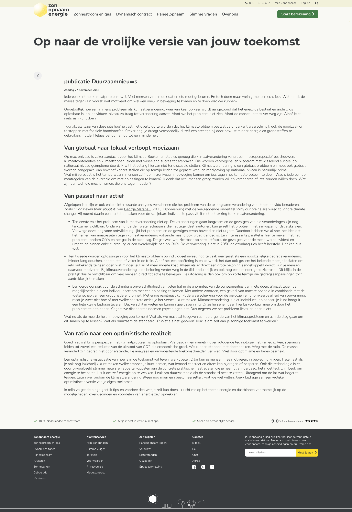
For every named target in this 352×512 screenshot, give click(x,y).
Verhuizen (145, 449)
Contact (197, 437)
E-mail (196, 443)
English (305, 3)
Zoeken (316, 3)
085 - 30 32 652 (259, 3)
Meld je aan (305, 453)
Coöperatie (40, 472)
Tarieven (92, 455)
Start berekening (296, 14)
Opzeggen (145, 461)
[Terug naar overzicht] (38, 76)
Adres (196, 461)
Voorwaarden (95, 461)
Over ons (230, 14)
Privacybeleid (95, 467)
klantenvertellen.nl (294, 421)
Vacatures (40, 478)
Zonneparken (42, 467)
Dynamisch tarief (44, 449)
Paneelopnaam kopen (153, 443)
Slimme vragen (203, 14)
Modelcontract (96, 472)
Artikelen (39, 461)
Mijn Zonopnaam (285, 3)
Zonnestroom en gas (92, 14)
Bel (194, 449)
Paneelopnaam (171, 14)
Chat (195, 455)
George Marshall (137, 209)
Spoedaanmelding (150, 467)
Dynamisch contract (134, 14)
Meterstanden (148, 455)
